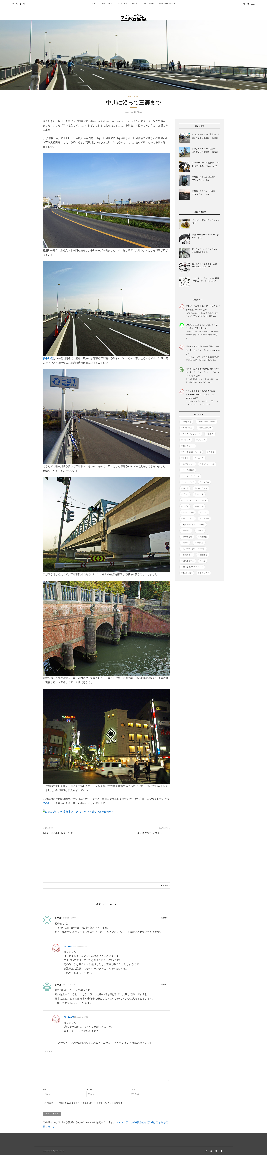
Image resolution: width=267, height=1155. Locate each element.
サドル (211, 452)
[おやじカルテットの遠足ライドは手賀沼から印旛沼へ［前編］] (184, 153)
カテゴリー (106, 3)
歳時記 (185, 543)
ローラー (205, 518)
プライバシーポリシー (167, 3)
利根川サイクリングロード (194, 525)
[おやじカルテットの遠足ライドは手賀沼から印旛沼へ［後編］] (184, 138)
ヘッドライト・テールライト (195, 500)
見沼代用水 (187, 573)
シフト (185, 458)
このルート (49, 803)
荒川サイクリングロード (193, 567)
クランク (201, 440)
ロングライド (188, 518)
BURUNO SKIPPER (207, 422)
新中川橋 (48, 358)
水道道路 (199, 543)
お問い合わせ (149, 3)
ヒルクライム (201, 488)
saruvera (198, 310)
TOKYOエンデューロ (191, 434)
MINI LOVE (187, 428)
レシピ (204, 512)
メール (89, 1089)
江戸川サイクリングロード (194, 549)
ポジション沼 (188, 512)
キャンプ (186, 440)
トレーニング (188, 482)
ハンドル (205, 482)
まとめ (210, 434)
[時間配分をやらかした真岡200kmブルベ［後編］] (184, 181)
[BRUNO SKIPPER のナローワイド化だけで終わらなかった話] (184, 167)
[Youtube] (20, 3)
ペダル (185, 506)
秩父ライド (187, 555)
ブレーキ (199, 494)
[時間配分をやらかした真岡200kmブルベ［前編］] (184, 195)
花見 (203, 561)
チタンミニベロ (208, 464)
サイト (132, 1089)
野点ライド (204, 573)
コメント (48, 1051)
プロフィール (122, 3)
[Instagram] (24, 3)
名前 (45, 1089)
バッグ (185, 488)
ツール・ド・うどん (191, 476)
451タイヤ (187, 422)
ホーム (94, 3)
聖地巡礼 (203, 555)
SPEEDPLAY (205, 428)
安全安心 (186, 530)
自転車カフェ (188, 561)
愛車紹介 (203, 537)
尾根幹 (200, 530)
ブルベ (185, 494)
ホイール (199, 506)
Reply (164, 918)
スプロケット (188, 464)
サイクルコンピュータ (192, 452)
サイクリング (133, 96)
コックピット (188, 446)
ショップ (135, 3)
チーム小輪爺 (188, 470)
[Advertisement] (106, 858)
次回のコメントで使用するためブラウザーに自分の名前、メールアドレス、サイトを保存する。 (85, 1103)
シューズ (199, 458)
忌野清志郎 (187, 537)
